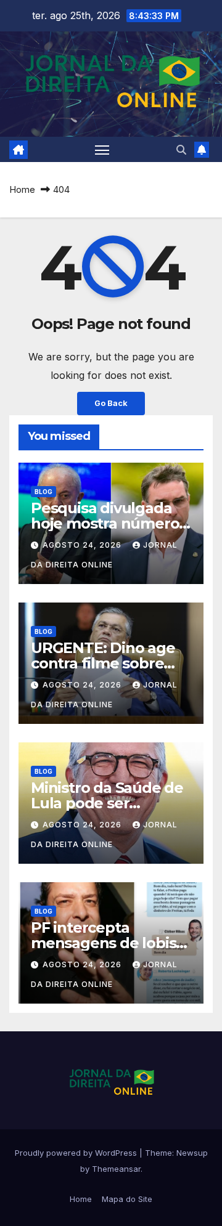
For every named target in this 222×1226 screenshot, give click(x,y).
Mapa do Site (127, 1199)
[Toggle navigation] (102, 149)
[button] (181, 150)
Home (22, 189)
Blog (43, 491)
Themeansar (116, 1169)
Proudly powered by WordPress (77, 1153)
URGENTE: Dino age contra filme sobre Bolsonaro (103, 663)
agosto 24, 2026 (83, 545)
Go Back (111, 403)
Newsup (192, 1153)
